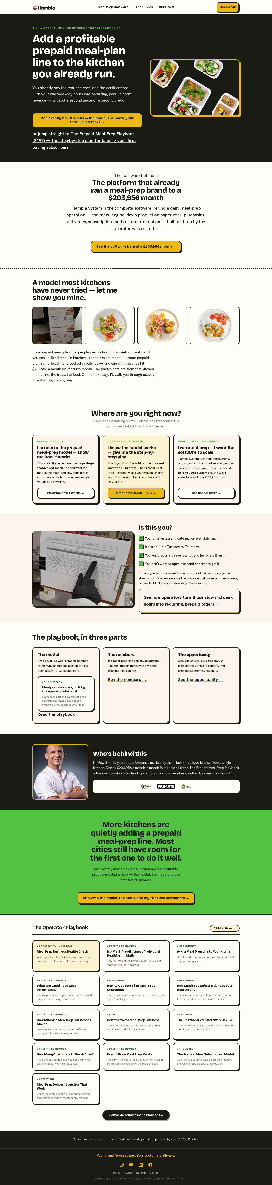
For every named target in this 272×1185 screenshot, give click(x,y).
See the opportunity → (200, 679)
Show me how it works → (65, 493)
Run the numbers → (127, 679)
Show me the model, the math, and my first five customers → (136, 898)
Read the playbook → (59, 714)
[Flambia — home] (44, 7)
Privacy (128, 1172)
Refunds (141, 1172)
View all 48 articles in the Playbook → (136, 1115)
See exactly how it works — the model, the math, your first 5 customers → (87, 120)
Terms (116, 1172)
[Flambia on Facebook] (150, 1165)
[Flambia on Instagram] (121, 1165)
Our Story (166, 7)
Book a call (228, 7)
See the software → (206, 493)
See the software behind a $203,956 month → (136, 246)
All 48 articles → (224, 928)
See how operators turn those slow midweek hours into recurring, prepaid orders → (188, 600)
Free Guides (143, 7)
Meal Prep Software (113, 7)
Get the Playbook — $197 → (136, 493)
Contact (154, 1172)
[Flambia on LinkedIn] (140, 1165)
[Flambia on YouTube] (131, 1165)
